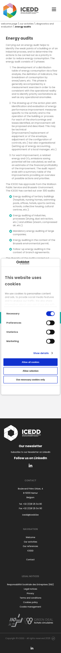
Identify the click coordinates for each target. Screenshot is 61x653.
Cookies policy (30, 602)
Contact (30, 559)
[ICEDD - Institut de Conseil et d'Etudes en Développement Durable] (20, 10)
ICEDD (30, 550)
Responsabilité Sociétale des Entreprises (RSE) (30, 584)
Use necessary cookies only (30, 379)
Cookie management (30, 606)
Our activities (30, 541)
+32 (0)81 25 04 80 (32, 504)
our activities (27, 23)
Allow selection (30, 371)
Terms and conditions (30, 597)
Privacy (30, 593)
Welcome (30, 537)
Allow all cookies (30, 362)
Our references (30, 546)
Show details (41, 353)
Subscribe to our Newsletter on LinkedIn (30, 452)
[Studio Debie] (53, 638)
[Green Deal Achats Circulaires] (38, 620)
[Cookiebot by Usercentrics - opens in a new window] (16, 262)
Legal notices (30, 589)
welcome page (9, 23)
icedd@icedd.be (30, 514)
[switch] (50, 322)
